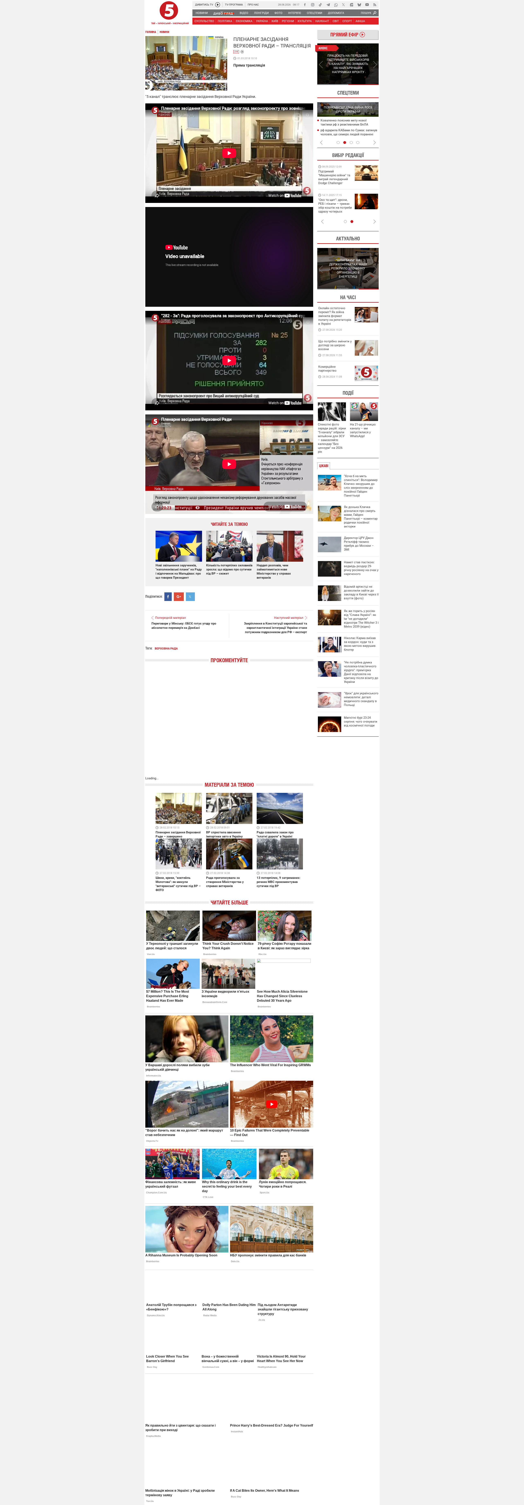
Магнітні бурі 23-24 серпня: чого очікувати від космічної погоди (360, 721)
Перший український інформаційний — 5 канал (169, 13)
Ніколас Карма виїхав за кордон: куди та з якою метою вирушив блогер (360, 644)
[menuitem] (201, 12)
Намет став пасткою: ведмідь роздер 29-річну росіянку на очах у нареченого (361, 568)
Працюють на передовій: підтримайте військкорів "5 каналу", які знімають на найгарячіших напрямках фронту (334, 183)
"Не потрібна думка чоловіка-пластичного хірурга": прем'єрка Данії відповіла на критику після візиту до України (361, 672)
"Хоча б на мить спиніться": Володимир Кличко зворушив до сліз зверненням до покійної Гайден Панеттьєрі (360, 485)
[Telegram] (328, 4)
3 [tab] (351, 142)
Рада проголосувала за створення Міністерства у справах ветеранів (225, 882)
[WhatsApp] (336, 4)
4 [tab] (357, 142)
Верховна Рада (166, 648)
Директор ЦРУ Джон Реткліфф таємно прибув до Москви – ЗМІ (359, 543)
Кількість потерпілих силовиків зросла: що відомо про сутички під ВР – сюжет (229, 569)
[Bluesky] (359, 4)
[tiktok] (320, 4)
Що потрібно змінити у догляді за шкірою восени (335, 345)
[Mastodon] (351, 4)
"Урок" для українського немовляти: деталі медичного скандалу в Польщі (361, 699)
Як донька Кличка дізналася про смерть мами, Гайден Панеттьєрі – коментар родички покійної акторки (360, 516)
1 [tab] (332, 84)
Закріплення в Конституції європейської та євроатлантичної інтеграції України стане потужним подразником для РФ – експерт (275, 628)
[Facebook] (305, 4)
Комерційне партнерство (327, 368)
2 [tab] (363, 84)
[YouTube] (367, 4)
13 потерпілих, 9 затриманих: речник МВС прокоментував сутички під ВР (278, 882)
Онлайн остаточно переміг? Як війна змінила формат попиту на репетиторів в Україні (334, 316)
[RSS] (375, 4)
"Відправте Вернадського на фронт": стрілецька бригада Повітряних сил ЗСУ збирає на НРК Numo (332, 209)
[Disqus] (229, 724)
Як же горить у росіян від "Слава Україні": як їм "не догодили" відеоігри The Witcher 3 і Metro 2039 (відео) (361, 618)
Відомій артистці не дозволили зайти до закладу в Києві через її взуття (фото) (361, 592)
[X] (344, 4)
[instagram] (312, 4)
